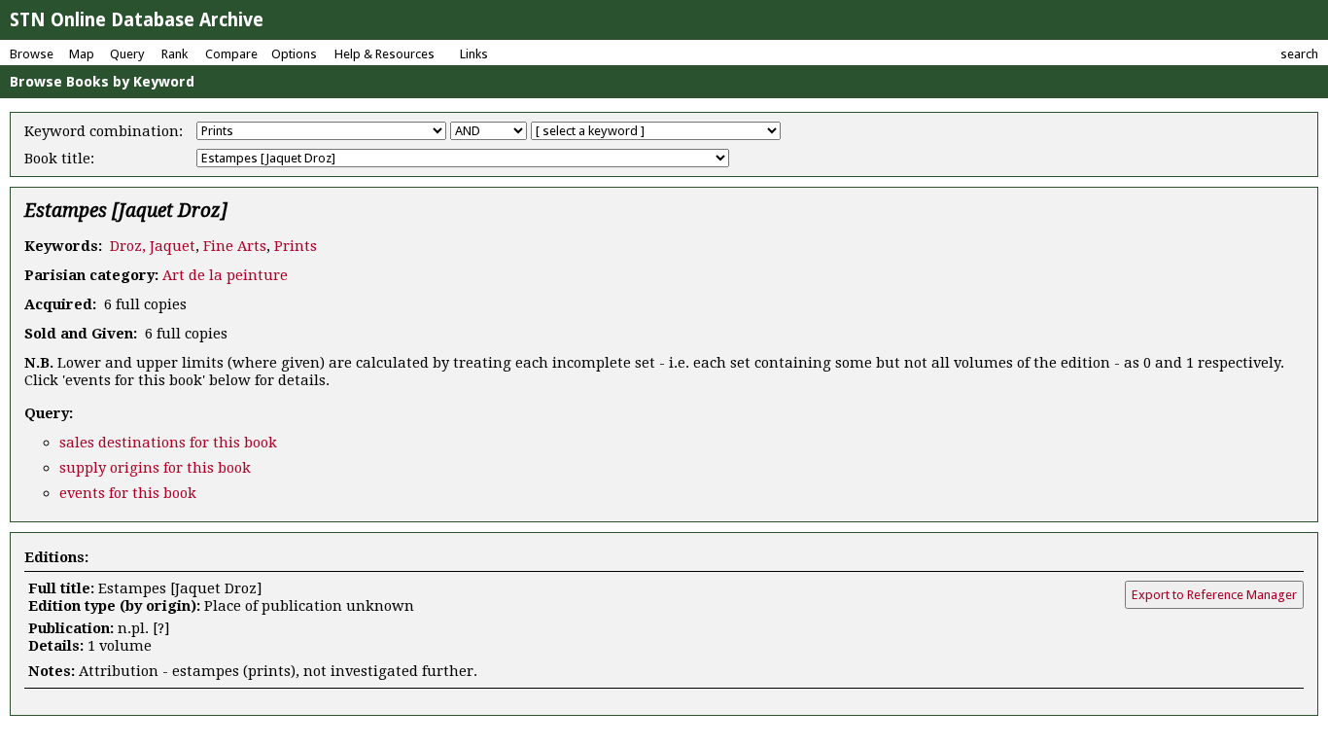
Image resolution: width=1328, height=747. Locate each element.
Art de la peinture (225, 275)
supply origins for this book (155, 468)
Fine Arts (234, 246)
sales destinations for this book (168, 442)
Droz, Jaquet (152, 246)
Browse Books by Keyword (102, 81)
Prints (295, 246)
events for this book (127, 493)
